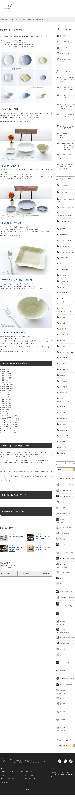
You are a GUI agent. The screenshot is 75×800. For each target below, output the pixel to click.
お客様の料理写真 (65, 252)
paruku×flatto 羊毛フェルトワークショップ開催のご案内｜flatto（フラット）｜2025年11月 (67, 146)
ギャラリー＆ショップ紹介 (63, 215)
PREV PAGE (6, 573)
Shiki (61, 578)
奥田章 (62, 275)
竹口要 (62, 447)
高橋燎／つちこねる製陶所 (63, 401)
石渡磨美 (62, 496)
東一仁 (62, 264)
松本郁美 (62, 412)
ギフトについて (64, 47)
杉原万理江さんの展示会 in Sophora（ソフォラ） (44, 548)
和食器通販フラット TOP (67, 36)
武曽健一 (62, 698)
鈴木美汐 (62, 430)
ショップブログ (64, 41)
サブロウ (62, 293)
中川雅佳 (62, 334)
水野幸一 (62, 269)
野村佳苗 (62, 358)
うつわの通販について (66, 192)
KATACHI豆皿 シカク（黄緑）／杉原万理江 (18, 280)
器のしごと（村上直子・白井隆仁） (65, 302)
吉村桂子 (62, 317)
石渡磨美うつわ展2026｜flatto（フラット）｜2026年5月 (67, 97)
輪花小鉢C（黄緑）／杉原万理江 (13, 332)
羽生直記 (62, 346)
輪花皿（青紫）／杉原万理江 (12, 223)
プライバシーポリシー (30, 778)
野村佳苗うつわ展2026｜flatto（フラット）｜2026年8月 (67, 79)
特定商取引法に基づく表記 (7, 778)
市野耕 (62, 363)
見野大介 (62, 407)
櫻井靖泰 (62, 453)
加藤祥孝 (62, 281)
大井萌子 (62, 513)
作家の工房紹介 (64, 235)
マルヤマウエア (64, 663)
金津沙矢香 (63, 424)
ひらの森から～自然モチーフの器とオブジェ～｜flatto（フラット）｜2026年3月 (67, 117)
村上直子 (62, 704)
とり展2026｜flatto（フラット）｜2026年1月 (67, 127)
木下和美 (62, 258)
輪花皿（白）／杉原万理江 (11, 166)
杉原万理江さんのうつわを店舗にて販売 (44, 537)
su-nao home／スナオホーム (64, 311)
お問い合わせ (4, 782)
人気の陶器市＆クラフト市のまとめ (67, 60)
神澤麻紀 (62, 392)
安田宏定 (62, 323)
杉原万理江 (10, 567)
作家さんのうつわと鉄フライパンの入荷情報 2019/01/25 (17, 549)
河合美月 (62, 552)
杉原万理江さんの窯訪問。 (17, 537)
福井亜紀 (62, 375)
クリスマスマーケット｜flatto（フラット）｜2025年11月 (67, 135)
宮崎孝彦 (62, 418)
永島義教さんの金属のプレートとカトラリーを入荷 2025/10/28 (67, 156)
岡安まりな (63, 519)
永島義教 (62, 387)
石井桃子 (62, 369)
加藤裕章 (62, 381)
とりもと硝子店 (64, 613)
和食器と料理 (64, 246)
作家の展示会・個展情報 (67, 199)
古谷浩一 (62, 287)
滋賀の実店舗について (66, 185)
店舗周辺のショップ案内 (67, 221)
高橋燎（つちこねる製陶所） (64, 606)
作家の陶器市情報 (65, 207)
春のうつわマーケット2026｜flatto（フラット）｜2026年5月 (67, 106)
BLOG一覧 (26, 573)
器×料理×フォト (64, 53)
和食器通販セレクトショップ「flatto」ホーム (12, 771)
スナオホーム (64, 597)
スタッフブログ (64, 240)
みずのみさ (63, 441)
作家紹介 (62, 229)
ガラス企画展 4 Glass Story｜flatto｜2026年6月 (67, 88)
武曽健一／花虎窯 (65, 352)
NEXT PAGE (46, 573)
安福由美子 (63, 329)
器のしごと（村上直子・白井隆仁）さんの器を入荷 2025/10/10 (67, 166)
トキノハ (62, 436)
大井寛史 (62, 508)
